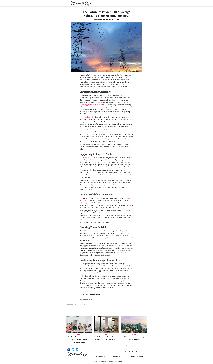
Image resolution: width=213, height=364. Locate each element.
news (98, 4)
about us (133, 4)
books (125, 4)
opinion (116, 4)
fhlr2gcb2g (86, 117)
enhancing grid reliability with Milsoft (92, 105)
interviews (107, 4)
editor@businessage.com (136, 356)
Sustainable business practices (90, 158)
